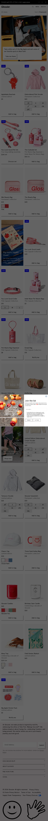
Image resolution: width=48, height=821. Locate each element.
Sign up (28, 420)
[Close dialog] (46, 396)
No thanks (37, 420)
